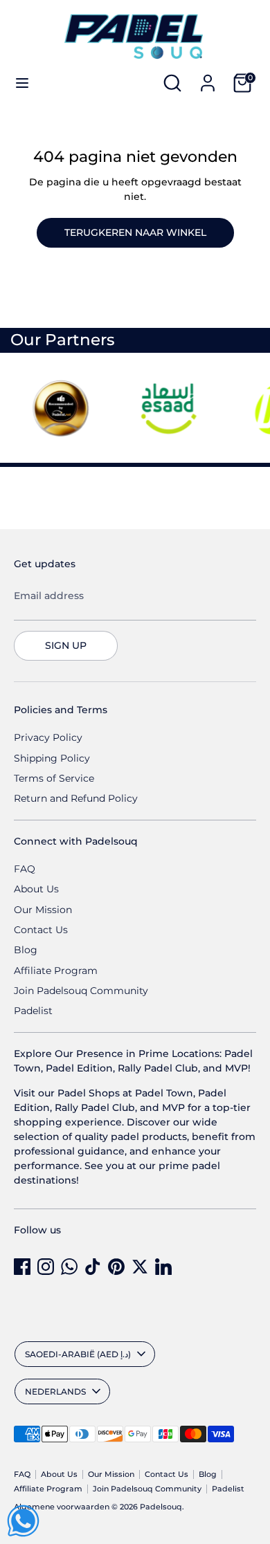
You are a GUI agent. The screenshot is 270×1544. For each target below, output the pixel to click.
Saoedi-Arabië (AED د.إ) (78, 1354)
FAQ (24, 869)
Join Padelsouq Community (81, 990)
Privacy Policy (48, 737)
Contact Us (41, 929)
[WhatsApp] (69, 1266)
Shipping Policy (52, 758)
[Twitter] (140, 1266)
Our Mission (43, 909)
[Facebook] (22, 1266)
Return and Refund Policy (76, 798)
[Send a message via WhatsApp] (23, 1521)
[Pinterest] (116, 1266)
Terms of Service (54, 778)
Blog (25, 950)
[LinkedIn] (163, 1266)
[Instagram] (45, 1266)
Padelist (33, 1010)
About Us (36, 889)
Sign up (66, 645)
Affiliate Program (56, 970)
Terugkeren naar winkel (135, 232)
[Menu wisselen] (22, 83)
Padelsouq (161, 1506)
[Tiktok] (92, 1266)
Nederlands (55, 1391)
